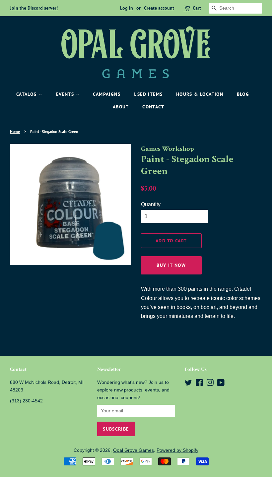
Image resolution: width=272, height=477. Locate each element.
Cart (197, 8)
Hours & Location (199, 94)
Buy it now (171, 265)
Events (66, 94)
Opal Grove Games (133, 450)
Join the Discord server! (34, 8)
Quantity (151, 204)
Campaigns (106, 94)
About (121, 107)
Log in (126, 8)
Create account (159, 8)
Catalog (27, 94)
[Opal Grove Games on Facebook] (199, 384)
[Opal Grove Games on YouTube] (221, 384)
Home (15, 131)
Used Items (148, 94)
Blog (243, 94)
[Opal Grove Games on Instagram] (210, 384)
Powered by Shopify (177, 450)
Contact (153, 107)
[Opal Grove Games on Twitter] (188, 384)
